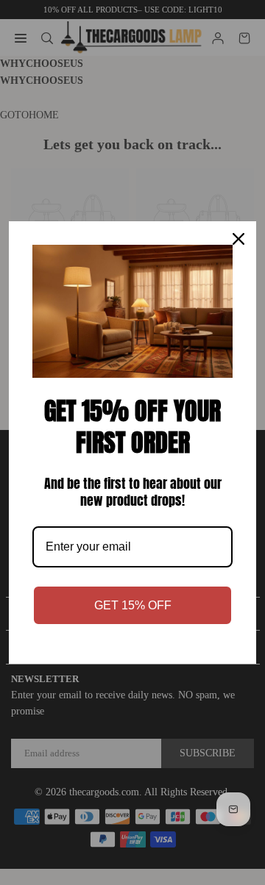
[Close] (238, 239)
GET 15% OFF (133, 605)
